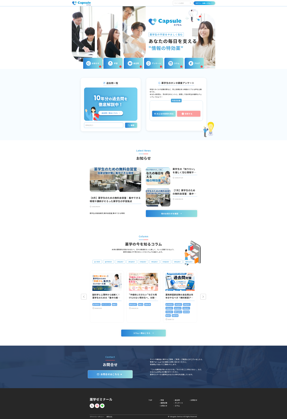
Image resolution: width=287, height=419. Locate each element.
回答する (188, 113)
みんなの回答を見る (165, 113)
